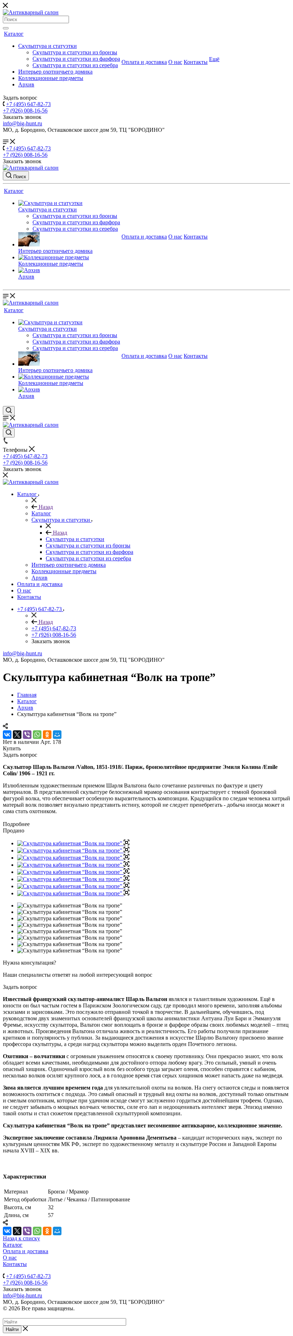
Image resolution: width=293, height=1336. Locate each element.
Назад (45, 507)
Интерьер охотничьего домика (55, 72)
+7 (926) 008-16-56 (25, 110)
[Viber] (27, 734)
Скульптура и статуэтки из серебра (75, 65)
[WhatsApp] (37, 734)
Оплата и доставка (144, 62)
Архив (26, 84)
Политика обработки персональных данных (56, 1315)
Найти (12, 1329)
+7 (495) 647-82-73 (28, 104)
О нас (175, 62)
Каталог (14, 34)
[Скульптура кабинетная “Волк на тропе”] (73, 843)
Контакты (196, 62)
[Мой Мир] (57, 734)
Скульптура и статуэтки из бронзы (75, 52)
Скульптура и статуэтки (47, 46)
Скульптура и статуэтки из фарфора (76, 59)
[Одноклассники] (47, 734)
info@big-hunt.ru (22, 123)
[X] (17, 734)
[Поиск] (6, 28)
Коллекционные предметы (50, 78)
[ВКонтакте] (7, 734)
